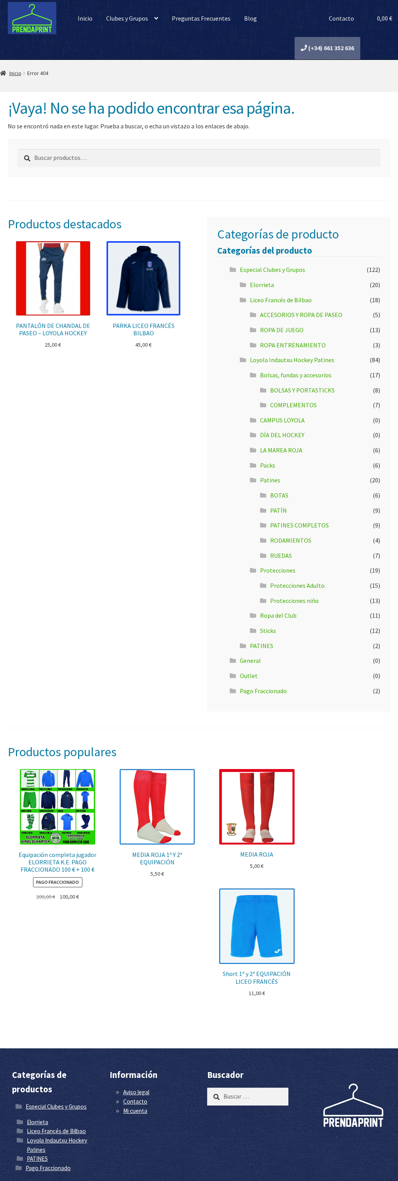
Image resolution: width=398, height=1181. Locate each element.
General (250, 660)
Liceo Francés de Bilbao (281, 300)
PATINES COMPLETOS (299, 525)
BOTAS (279, 495)
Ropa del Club (278, 615)
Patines (270, 480)
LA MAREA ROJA (281, 450)
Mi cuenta (135, 1110)
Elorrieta (262, 285)
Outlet (249, 676)
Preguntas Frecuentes (201, 18)
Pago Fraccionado (263, 691)
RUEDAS (281, 555)
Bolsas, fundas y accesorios (296, 375)
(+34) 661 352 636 (330, 48)
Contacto (341, 18)
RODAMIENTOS (290, 540)
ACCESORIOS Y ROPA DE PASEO (301, 315)
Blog (250, 18)
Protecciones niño (294, 601)
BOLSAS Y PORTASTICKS (302, 390)
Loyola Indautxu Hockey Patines (292, 360)
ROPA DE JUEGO (282, 330)
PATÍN (278, 510)
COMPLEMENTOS (293, 405)
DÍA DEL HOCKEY (282, 435)
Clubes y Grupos (127, 18)
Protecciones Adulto (297, 585)
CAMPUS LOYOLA (282, 420)
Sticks (268, 630)
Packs (267, 465)
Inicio (85, 18)
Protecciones (277, 570)
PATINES (261, 646)
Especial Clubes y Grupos (272, 269)
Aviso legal (136, 1092)
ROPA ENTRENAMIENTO (293, 345)
